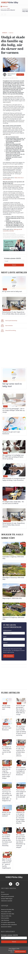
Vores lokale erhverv (6, 911)
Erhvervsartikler (5, 918)
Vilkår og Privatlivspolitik (7, 896)
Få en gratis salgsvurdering (8, 922)
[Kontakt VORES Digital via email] (17, 884)
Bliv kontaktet (8, 656)
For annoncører (5, 894)
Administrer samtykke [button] (6, 901)
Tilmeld (14, 265)
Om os (2, 892)
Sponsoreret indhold (6, 926)
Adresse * (5, 642)
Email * (5, 636)
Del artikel (19, 74)
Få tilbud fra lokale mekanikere (9, 924)
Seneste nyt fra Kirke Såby (7, 909)
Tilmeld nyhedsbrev (20, 951)
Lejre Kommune (5, 920)
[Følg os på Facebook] (10, 884)
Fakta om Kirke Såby (6, 916)
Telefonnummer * (7, 630)
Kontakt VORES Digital (6, 898)
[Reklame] (14, 245)
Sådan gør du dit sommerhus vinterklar (12, 230)
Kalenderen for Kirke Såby (7, 914)
